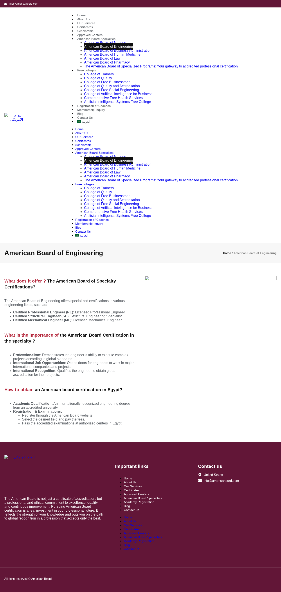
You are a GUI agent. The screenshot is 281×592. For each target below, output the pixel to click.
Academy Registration (139, 502)
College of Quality (98, 78)
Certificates (85, 27)
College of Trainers (99, 74)
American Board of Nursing (105, 42)
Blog (80, 113)
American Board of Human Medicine (112, 54)
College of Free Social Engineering (111, 90)
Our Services (86, 23)
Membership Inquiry (91, 109)
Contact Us (85, 117)
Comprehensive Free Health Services (113, 98)
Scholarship (85, 31)
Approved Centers (90, 35)
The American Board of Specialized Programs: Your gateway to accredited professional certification (161, 66)
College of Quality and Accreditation (112, 86)
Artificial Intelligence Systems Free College (117, 102)
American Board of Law (102, 58)
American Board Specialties (96, 39)
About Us (83, 19)
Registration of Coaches (94, 106)
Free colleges (86, 70)
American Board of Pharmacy (107, 62)
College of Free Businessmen (107, 82)
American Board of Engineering (108, 46)
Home (81, 15)
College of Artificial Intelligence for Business (118, 94)
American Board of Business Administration (117, 50)
